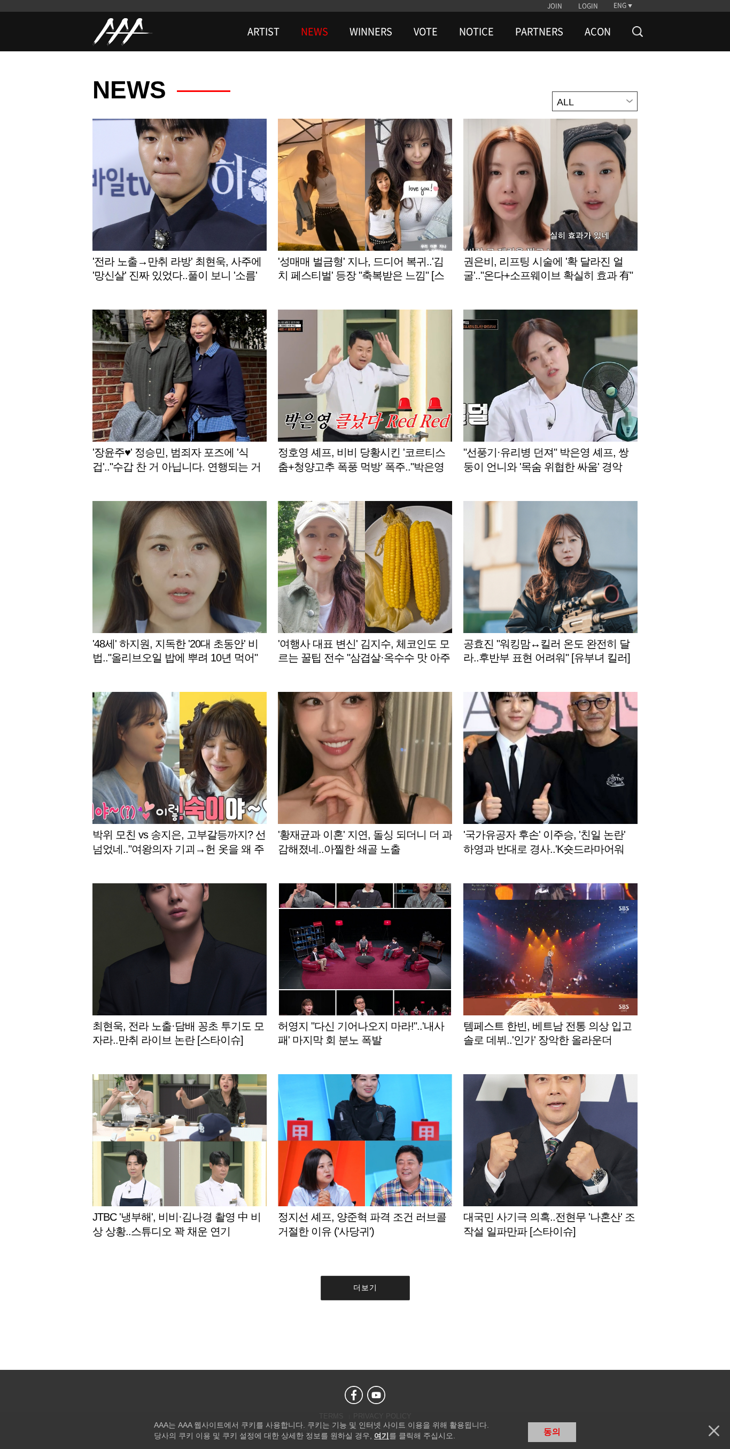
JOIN (554, 6)
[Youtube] (376, 1395)
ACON (598, 31)
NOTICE (476, 31)
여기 (381, 1435)
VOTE (426, 31)
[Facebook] (354, 1395)
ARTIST (263, 31)
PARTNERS (539, 31)
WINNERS (371, 31)
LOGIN (588, 6)
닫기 (714, 1430)
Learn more (179, 211)
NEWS (314, 31)
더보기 (365, 1287)
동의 (552, 1431)
